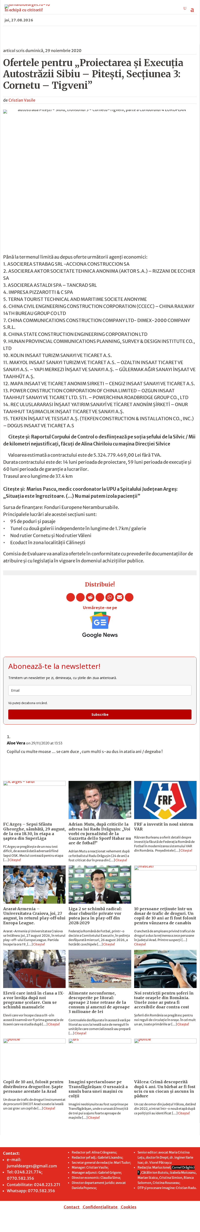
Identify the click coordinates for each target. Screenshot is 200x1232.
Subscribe (100, 714)
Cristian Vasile (22, 100)
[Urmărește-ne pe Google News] (100, 625)
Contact (72, 1207)
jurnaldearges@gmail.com (32, 1165)
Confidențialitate (100, 1207)
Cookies (128, 1207)
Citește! (15, 860)
